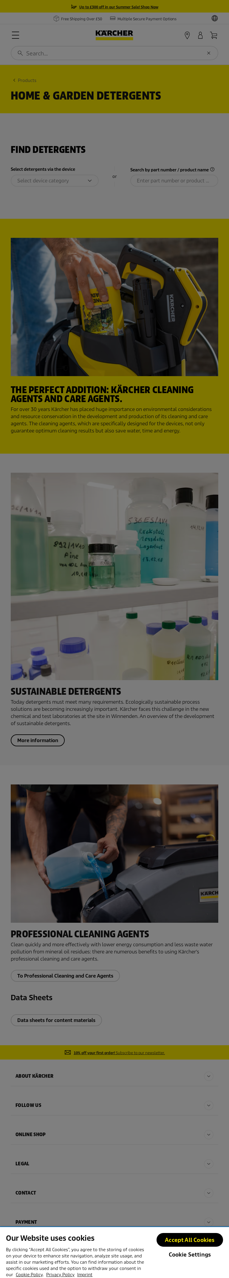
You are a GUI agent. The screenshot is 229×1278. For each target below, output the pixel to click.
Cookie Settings (190, 1254)
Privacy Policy (60, 1274)
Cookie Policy (29, 1274)
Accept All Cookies (189, 1240)
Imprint (84, 1274)
